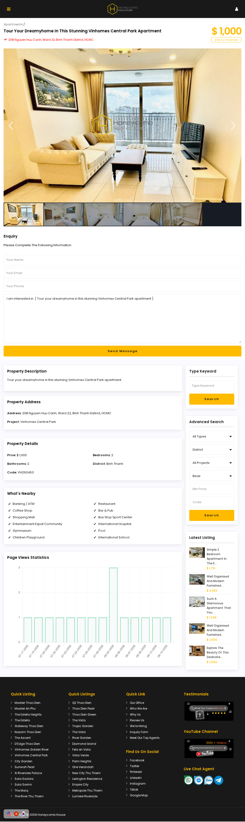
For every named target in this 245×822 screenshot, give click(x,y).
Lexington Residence (87, 779)
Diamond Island (84, 744)
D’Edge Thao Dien (27, 744)
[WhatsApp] (188, 780)
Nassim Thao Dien (28, 732)
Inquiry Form (139, 732)
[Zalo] (208, 780)
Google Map (139, 795)
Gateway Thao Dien (29, 726)
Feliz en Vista (81, 749)
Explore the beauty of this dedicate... (218, 652)
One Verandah (83, 767)
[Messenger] (199, 780)
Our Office (137, 703)
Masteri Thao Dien (27, 703)
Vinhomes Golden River (32, 749)
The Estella (22, 720)
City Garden (23, 761)
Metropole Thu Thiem (87, 790)
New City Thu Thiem (86, 773)
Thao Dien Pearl (83, 708)
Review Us (137, 720)
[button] (9, 813)
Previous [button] (11, 126)
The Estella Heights (28, 714)
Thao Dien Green (84, 714)
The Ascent (23, 738)
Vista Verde (80, 755)
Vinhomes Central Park (38, 422)
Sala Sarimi (23, 784)
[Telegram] (218, 780)
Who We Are (138, 708)
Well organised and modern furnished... (218, 581)
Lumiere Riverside (84, 796)
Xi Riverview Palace (28, 773)
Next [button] (233, 126)
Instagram (138, 783)
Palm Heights (81, 761)
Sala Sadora (24, 779)
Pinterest (136, 772)
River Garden (81, 738)
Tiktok (134, 789)
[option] (122, 125)
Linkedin (136, 778)
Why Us (135, 714)
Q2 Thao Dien (81, 703)
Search (211, 399)
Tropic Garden (82, 726)
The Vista (79, 720)
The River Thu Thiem (29, 796)
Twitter (134, 766)
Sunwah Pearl (24, 767)
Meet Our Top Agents (145, 738)
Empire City (80, 784)
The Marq (21, 790)
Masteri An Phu (25, 708)
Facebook (137, 760)
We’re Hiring (138, 726)
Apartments (13, 24)
